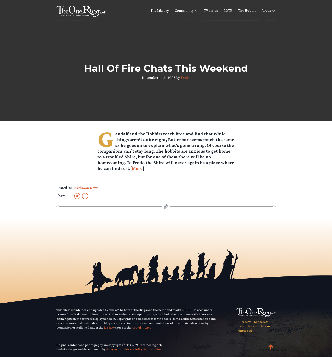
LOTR (228, 10)
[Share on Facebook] (85, 196)
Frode (185, 77)
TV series (211, 10)
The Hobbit (247, 10)
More (137, 168)
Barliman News (86, 188)
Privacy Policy (133, 349)
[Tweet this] (77, 196)
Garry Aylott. (114, 349)
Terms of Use (152, 349)
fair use (109, 327)
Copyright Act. (141, 327)
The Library (159, 10)
